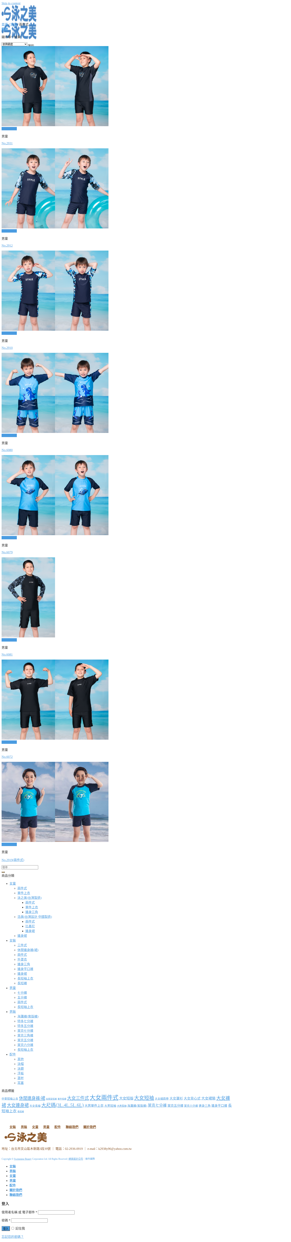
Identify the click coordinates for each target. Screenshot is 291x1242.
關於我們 (89, 1127)
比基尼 (30, 926)
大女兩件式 (104, 1097)
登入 (5, 1228)
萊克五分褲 (25, 1040)
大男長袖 (121, 1106)
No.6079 (7, 552)
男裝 (13, 1011)
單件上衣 (23, 893)
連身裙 (30, 931)
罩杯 (20, 1078)
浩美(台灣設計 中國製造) (34, 916)
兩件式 (22, 888)
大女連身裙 (18, 1105)
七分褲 (22, 992)
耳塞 (20, 1083)
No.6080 (7, 450)
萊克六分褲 (25, 1045)
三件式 (22, 945)
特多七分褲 (25, 1021)
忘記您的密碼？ (13, 1236)
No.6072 (7, 756)
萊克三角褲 (25, 1035)
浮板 (20, 1073)
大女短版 (126, 1098)
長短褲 (22, 983)
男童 (13, 24)
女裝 (13, 940)
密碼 (6, 1220)
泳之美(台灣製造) (29, 897)
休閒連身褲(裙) (27, 950)
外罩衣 (22, 959)
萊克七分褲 (25, 1030)
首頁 (5, 24)
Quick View (9, 128)
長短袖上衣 (25, 978)
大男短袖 (110, 1105)
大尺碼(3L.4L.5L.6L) (62, 1105)
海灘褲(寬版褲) (27, 1016)
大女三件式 (78, 1098)
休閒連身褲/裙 (32, 1098)
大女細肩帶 (162, 1098)
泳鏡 (20, 1068)
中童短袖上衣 (10, 1098)
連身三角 (31, 912)
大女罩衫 (176, 1098)
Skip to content (11, 3)
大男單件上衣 (94, 1106)
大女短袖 (144, 1098)
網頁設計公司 (76, 1159)
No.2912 (7, 245)
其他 (20, 1059)
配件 (13, 1054)
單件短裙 (62, 1099)
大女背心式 (192, 1098)
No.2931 (7, 143)
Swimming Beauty (22, 1159)
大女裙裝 (208, 1098)
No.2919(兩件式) (13, 860)
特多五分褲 (25, 1026)
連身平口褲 (25, 969)
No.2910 (7, 347)
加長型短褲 (51, 1099)
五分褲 (22, 997)
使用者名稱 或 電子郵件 (19, 1212)
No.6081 (7, 654)
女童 (13, 883)
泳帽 (20, 1064)
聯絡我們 (72, 1127)
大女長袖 (35, 1105)
